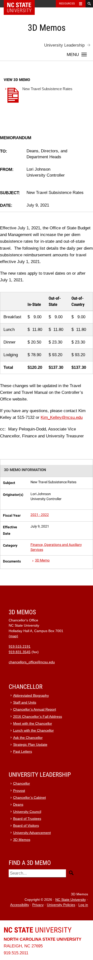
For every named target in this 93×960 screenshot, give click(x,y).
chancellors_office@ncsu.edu (32, 662)
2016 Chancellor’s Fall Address (37, 717)
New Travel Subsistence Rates (47, 89)
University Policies (61, 905)
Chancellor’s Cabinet (29, 798)
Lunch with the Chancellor (33, 730)
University (38, 930)
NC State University (70, 900)
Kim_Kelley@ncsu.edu (62, 417)
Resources (67, 3)
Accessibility (19, 905)
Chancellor (21, 783)
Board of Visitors (26, 825)
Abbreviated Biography (31, 695)
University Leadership (64, 45)
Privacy (38, 905)
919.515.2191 (20, 646)
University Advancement (32, 833)
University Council (27, 812)
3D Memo (42, 560)
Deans (18, 804)
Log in (83, 905)
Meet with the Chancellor (32, 723)
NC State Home (22, 4)
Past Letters (22, 751)
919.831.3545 (20, 652)
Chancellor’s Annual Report (34, 709)
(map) (13, 636)
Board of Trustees (27, 819)
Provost (19, 791)
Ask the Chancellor (28, 738)
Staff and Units (24, 702)
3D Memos (21, 840)
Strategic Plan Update (30, 745)
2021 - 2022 (40, 515)
